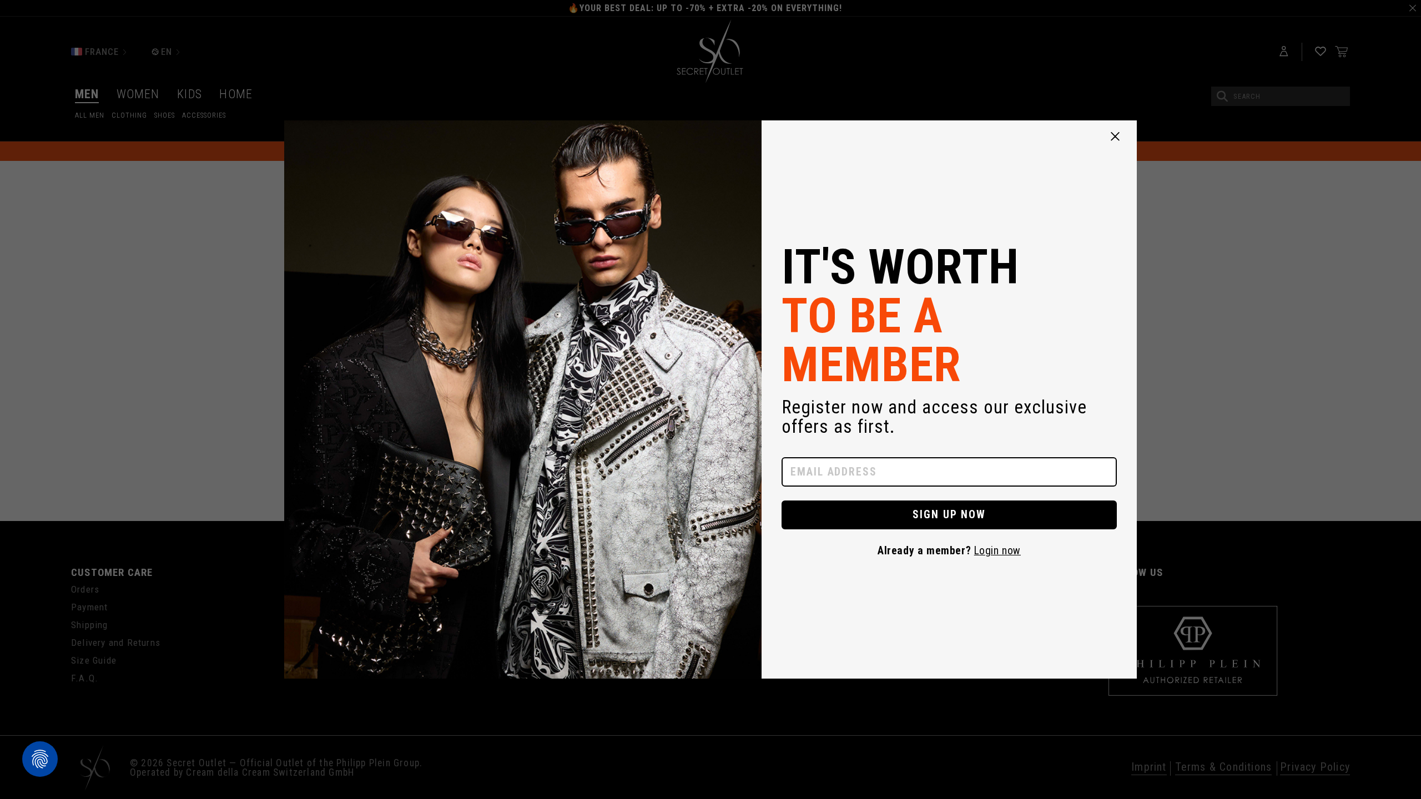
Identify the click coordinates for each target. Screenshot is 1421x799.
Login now (997, 550)
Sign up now (949, 514)
